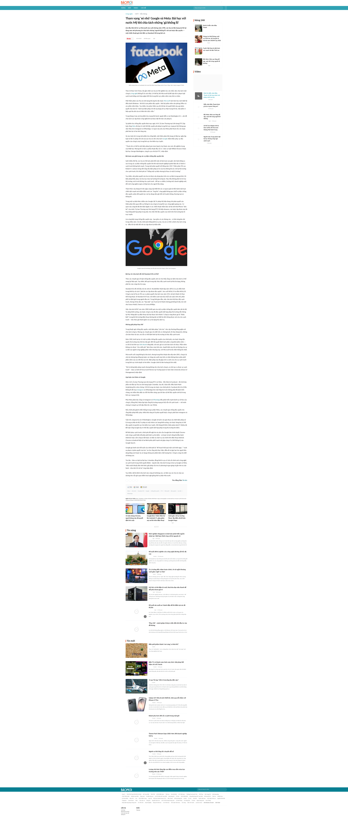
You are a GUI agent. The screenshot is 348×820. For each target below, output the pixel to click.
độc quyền (173, 491)
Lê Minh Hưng (179, 800)
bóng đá (148, 800)
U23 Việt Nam (166, 802)
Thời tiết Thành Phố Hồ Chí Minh (134, 794)
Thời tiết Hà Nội (125, 796)
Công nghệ (129, 14)
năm (136, 800)
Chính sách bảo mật (125, 813)
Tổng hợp (138, 810)
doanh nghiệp (148, 802)
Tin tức (184, 480)
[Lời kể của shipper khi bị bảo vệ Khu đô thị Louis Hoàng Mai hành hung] (198, 128)
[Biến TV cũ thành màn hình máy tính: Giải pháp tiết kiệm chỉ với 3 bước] (136, 668)
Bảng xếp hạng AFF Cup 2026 (196, 796)
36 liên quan (212, 132)
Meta (134, 126)
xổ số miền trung (143, 798)
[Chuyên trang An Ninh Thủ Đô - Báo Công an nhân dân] (150, 682)
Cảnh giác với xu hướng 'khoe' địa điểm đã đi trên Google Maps (177, 518)
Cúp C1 (123, 794)
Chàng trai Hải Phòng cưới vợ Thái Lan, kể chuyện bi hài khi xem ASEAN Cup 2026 (212, 38)
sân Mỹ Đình (174, 794)
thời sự (214, 796)
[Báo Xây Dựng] (205, 65)
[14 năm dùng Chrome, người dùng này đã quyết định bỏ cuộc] (135, 508)
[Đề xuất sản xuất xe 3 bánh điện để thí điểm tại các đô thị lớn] (136, 611)
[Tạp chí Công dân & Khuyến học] (148, 523)
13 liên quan (159, 610)
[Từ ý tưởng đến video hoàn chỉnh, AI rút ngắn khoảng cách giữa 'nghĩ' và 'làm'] (136, 575)
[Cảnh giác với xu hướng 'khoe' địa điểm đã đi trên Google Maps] (177, 508)
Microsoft (167, 101)
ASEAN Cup (220, 796)
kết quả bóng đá (178, 798)
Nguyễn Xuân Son (156, 800)
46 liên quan (158, 592)
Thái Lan (167, 794)
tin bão (193, 800)
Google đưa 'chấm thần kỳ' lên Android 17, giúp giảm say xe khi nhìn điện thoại (156, 518)
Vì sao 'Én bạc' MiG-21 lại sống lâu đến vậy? (163, 680)
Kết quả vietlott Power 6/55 (159, 798)
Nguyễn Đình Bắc (221, 798)
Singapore (124, 800)
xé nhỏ (179, 491)
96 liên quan (210, 108)
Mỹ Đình (195, 798)
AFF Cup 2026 (146, 794)
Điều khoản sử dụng (125, 811)
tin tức (189, 798)
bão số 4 (132, 798)
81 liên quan (159, 774)
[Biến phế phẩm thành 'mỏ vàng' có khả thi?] (136, 650)
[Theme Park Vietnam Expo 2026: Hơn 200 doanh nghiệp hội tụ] (136, 740)
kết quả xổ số (207, 796)
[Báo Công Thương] (151, 738)
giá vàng (184, 802)
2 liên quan (157, 538)
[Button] (226, 8)
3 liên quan (160, 666)
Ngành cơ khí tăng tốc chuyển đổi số (161, 751)
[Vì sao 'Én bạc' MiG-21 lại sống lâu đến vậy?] (136, 686)
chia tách (134, 491)
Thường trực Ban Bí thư (192, 794)
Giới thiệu (123, 810)
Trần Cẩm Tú (142, 800)
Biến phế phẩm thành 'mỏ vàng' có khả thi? (163, 644)
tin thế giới (140, 802)
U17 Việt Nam (181, 794)
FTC (162, 491)
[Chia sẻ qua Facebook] (127, 480)
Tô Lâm (177, 796)
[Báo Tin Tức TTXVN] (129, 39)
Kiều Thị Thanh (191, 802)
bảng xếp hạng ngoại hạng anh (129, 802)
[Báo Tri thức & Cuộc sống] (128, 523)
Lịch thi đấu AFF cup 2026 (161, 796)
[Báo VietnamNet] (150, 574)
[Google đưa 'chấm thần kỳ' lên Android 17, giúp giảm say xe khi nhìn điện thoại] (156, 508)
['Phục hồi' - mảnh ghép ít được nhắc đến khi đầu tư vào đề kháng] (136, 629)
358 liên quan (147, 38)
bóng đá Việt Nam (157, 802)
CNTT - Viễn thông (141, 14)
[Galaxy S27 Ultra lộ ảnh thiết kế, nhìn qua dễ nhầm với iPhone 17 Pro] (136, 704)
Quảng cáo (123, 814)
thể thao (201, 794)
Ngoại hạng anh (200, 800)
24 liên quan (159, 702)
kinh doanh (143, 345)
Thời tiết (153, 794)
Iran (136, 798)
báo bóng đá (171, 796)
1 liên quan (159, 574)
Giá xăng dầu (187, 800)
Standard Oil (141, 491)
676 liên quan (160, 556)
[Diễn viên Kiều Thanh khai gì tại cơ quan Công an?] (198, 107)
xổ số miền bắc (184, 796)
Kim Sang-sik (208, 794)
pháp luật (142, 796)
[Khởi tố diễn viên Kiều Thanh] (198, 28)
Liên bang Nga (215, 794)
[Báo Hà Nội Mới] (205, 108)
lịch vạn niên (125, 798)
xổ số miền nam (160, 794)
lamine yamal (199, 802)
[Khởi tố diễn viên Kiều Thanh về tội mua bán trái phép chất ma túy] (198, 96)
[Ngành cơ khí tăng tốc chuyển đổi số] (136, 757)
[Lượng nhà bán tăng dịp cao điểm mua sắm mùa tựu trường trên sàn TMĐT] (136, 775)
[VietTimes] (150, 592)
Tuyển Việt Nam (202, 798)
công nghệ (134, 93)
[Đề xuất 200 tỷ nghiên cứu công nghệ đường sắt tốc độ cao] (136, 558)
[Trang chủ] (126, 3)
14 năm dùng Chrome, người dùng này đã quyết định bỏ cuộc (134, 518)
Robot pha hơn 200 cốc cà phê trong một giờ (164, 716)
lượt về (150, 798)
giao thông (208, 800)
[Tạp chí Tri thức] (169, 523)
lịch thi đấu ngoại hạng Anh (167, 800)
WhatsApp (156, 400)
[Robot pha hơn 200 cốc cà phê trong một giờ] (136, 722)
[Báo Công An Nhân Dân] (206, 132)
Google (165, 139)
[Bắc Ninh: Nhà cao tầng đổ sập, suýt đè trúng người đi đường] (198, 62)
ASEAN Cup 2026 (134, 796)
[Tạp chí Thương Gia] (150, 702)
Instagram (140, 390)
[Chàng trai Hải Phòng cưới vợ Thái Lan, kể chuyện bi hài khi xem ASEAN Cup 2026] (198, 39)
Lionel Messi (131, 800)
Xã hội (185, 798)
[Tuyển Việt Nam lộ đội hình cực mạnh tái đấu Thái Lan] (198, 51)
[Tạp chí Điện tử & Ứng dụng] (150, 556)
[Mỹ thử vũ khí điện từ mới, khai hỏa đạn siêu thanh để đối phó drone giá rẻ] (136, 593)
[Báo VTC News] (205, 30)
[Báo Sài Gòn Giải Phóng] (205, 99)
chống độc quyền (155, 491)
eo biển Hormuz (149, 796)
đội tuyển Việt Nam (175, 802)
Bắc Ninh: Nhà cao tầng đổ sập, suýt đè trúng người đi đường (211, 61)
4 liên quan (214, 121)
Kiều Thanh (170, 798)
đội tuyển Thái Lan (211, 798)
